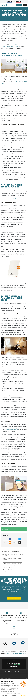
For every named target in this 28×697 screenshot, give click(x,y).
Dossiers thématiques (11, 651)
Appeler (19, 5)
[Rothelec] (5, 5)
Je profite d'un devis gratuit (14, 594)
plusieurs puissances (12, 429)
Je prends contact (13, 598)
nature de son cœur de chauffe (9, 198)
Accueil (2, 651)
